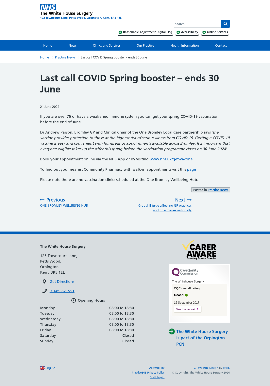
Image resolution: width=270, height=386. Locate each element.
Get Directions (62, 281)
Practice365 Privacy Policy (148, 372)
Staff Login (157, 377)
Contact (221, 45)
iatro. (226, 368)
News (72, 45)
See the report (185, 309)
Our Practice (145, 45)
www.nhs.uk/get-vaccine (171, 159)
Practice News (65, 57)
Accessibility (156, 368)
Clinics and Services (106, 45)
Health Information (185, 45)
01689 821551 (62, 291)
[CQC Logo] (185, 275)
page (191, 169)
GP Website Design (206, 368)
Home (47, 45)
